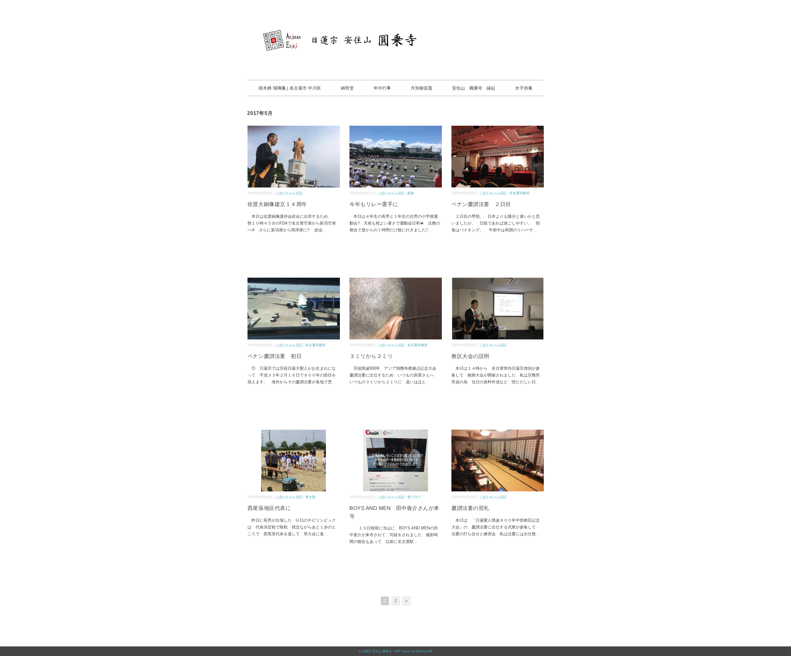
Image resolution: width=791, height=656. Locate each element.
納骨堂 (347, 88)
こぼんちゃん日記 (288, 193)
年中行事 (382, 88)
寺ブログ (414, 497)
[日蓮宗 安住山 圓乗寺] (395, 23)
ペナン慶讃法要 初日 (274, 356)
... (324, 230)
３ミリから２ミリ (371, 356)
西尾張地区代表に (269, 508)
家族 (410, 193)
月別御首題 (421, 88)
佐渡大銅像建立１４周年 (277, 204)
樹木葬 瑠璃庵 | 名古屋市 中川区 (290, 88)
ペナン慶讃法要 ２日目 (481, 204)
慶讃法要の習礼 (470, 508)
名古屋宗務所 (519, 193)
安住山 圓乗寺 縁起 (473, 88)
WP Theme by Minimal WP (414, 651)
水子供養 (523, 88)
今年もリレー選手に (373, 204)
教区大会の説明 (470, 356)
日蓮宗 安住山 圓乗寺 (376, 651)
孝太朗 (310, 497)
